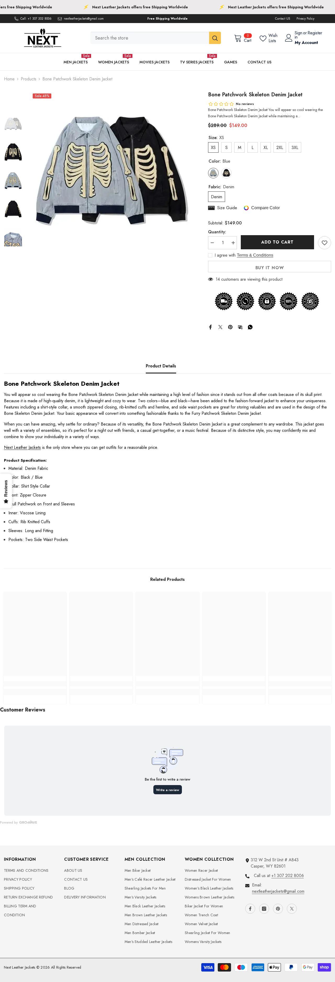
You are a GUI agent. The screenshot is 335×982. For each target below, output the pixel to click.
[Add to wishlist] (324, 242)
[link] (34, 683)
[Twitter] (220, 327)
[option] (111, 169)
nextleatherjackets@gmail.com (84, 18)
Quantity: (217, 232)
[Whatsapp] (250, 327)
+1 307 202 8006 (40, 18)
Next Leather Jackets (22, 447)
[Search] (155, 38)
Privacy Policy (305, 18)
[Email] (240, 327)
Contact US (282, 18)
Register (315, 33)
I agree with (225, 255)
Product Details (161, 366)
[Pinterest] (230, 327)
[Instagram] (264, 909)
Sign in (298, 35)
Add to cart (277, 242)
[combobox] (149, 38)
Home (9, 79)
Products (28, 79)
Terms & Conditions (255, 255)
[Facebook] (210, 327)
